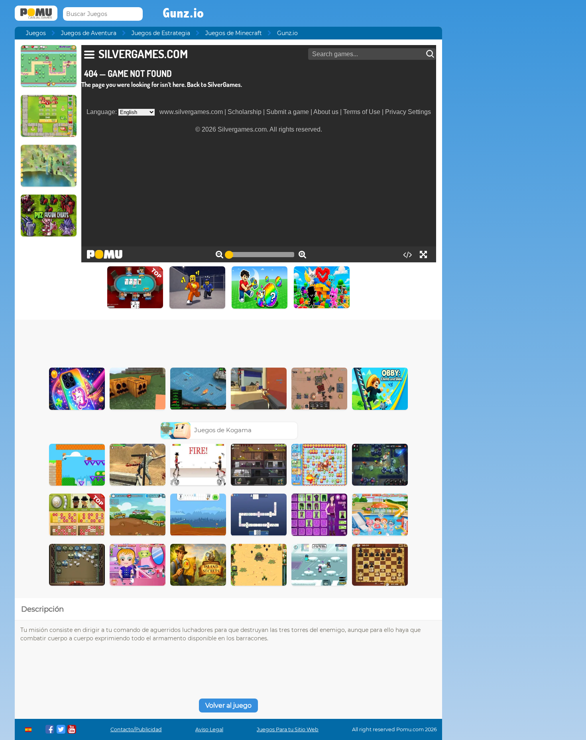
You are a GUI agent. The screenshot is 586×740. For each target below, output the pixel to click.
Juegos (36, 33)
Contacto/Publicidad (136, 729)
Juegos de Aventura (88, 33)
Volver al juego (228, 705)
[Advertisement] (228, 342)
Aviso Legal (209, 729)
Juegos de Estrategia (161, 33)
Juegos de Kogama (223, 430)
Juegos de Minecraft (233, 33)
